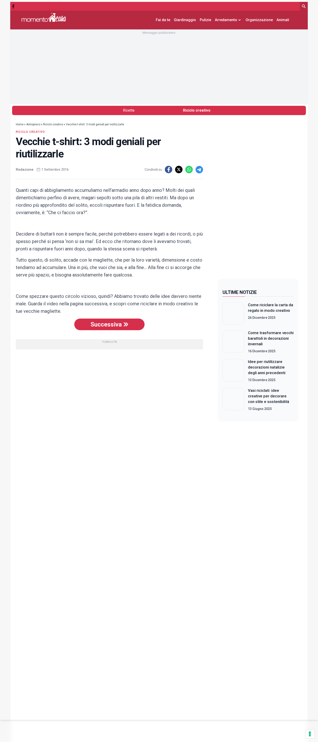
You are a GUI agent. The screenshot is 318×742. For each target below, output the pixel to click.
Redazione (25, 169)
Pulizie (205, 20)
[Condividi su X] (179, 169)
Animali (283, 20)
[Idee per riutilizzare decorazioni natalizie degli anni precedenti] (233, 370)
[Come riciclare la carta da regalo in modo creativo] (233, 313)
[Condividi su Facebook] (168, 169)
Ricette (129, 110)
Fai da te (163, 20)
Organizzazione (259, 20)
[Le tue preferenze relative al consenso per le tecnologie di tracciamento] (309, 733)
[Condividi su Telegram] (199, 169)
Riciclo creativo (196, 110)
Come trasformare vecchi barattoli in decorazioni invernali (271, 338)
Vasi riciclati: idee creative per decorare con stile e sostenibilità (268, 396)
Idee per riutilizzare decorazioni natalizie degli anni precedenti (266, 367)
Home (20, 124)
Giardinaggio (185, 20)
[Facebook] (13, 6)
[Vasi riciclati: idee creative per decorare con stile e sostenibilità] (233, 399)
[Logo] (44, 17)
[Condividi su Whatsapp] (189, 169)
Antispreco (33, 124)
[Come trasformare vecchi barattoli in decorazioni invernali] (233, 341)
